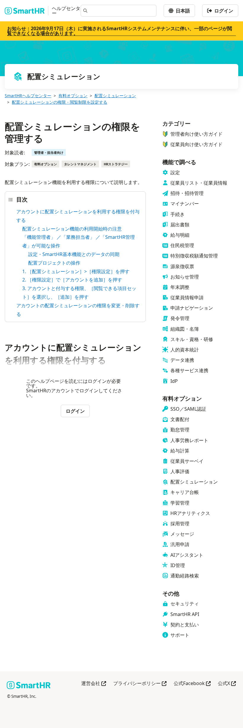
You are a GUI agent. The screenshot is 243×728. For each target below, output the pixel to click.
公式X (227, 684)
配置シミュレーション (115, 95)
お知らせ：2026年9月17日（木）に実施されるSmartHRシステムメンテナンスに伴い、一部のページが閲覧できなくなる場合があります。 (119, 31)
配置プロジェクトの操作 (54, 263)
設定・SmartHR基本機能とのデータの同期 (73, 254)
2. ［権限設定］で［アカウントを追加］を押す (72, 279)
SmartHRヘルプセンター (28, 95)
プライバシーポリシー (140, 684)
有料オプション (72, 95)
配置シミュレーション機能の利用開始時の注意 (72, 228)
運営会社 (93, 684)
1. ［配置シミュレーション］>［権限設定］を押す (76, 271)
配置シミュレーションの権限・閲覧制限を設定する (59, 102)
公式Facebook (192, 684)
